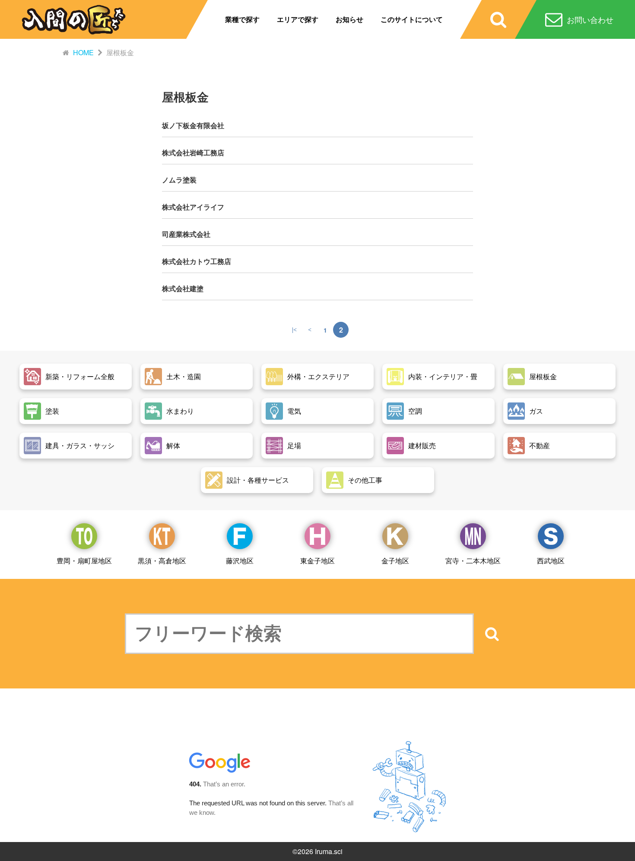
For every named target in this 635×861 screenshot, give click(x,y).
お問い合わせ (590, 19)
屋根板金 (543, 376)
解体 (173, 445)
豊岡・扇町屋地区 (84, 561)
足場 (294, 445)
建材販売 (422, 445)
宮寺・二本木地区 (473, 561)
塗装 (52, 411)
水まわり (180, 411)
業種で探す (242, 19)
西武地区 (551, 561)
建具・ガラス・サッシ (79, 445)
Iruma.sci (329, 851)
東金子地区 (317, 561)
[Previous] (310, 330)
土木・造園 (183, 376)
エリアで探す (297, 19)
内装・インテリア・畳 (442, 376)
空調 (415, 411)
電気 (294, 411)
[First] (294, 330)
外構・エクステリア (318, 376)
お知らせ (349, 19)
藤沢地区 (240, 561)
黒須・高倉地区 (162, 561)
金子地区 (395, 561)
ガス (536, 411)
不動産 (539, 445)
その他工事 (365, 480)
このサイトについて (412, 19)
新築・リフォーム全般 (79, 376)
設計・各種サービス (258, 480)
